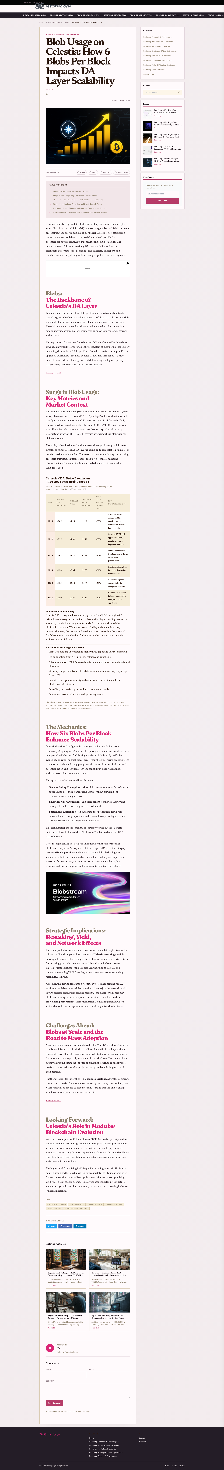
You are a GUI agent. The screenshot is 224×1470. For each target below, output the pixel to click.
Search (142, 1438)
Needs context (123, 172)
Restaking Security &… (141, 15)
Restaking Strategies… (115, 15)
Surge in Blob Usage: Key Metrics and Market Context (75, 196)
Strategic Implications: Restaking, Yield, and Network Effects (77, 204)
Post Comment (54, 1403)
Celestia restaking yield (114, 1204)
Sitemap (142, 1442)
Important (106, 172)
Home (41, 22)
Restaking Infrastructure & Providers (104, 1445)
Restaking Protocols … (34, 15)
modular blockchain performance (76, 1209)
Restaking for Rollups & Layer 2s (57, 22)
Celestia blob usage (95, 1204)
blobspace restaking (77, 1204)
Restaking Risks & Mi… (193, 15)
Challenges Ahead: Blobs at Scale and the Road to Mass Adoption (80, 208)
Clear (94, 172)
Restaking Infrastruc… (61, 15)
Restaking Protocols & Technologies (103, 1442)
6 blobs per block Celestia (56, 1204)
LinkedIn (81, 1226)
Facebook (66, 1226)
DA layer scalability (54, 1209)
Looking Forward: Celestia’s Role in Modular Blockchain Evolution (80, 212)
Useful (82, 172)
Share (113, 100)
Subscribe (162, 201)
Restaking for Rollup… (88, 15)
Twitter (52, 1226)
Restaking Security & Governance (103, 1456)
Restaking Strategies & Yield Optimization (106, 1452)
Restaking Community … (167, 15)
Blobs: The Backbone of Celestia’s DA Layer (71, 191)
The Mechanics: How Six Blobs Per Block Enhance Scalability (78, 200)
